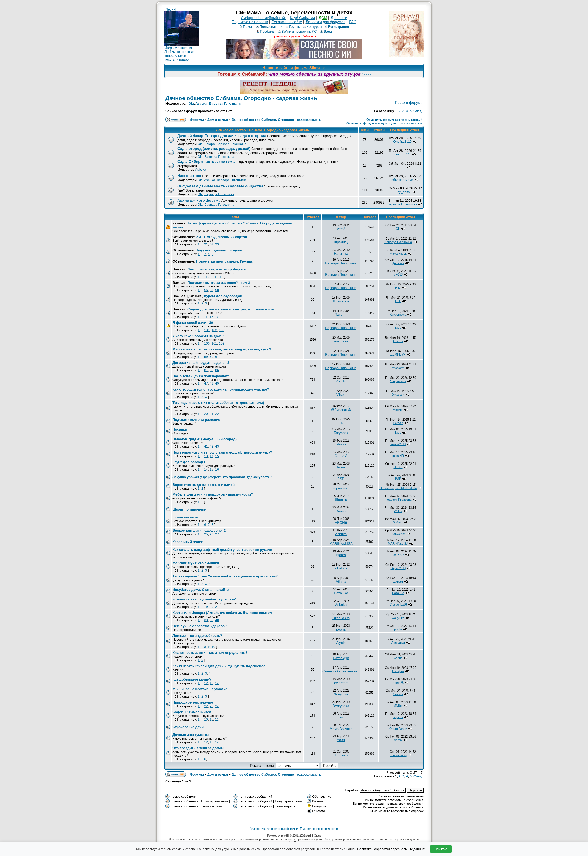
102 (221, 343)
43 (217, 446)
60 (211, 357)
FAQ (352, 22)
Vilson (340, 394)
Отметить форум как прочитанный (394, 119)
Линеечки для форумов (325, 22)
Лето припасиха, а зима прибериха (216, 269)
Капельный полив (187, 542)
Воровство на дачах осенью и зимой (203, 485)
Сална (398, 658)
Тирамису (340, 242)
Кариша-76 (340, 488)
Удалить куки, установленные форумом (274, 828)
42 (211, 446)
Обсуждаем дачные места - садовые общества (220, 186)
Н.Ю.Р (398, 467)
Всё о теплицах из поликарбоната (200, 376)
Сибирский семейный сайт (263, 18)
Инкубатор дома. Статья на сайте (200, 590)
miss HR (398, 455)
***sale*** (398, 368)
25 (206, 534)
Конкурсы (314, 27)
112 (220, 277)
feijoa (341, 467)
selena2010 (398, 444)
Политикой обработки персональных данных (391, 849)
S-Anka (398, 522)
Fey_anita (402, 192)
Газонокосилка (185, 517)
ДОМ (323, 18)
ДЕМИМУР (398, 354)
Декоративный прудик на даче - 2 (200, 363)
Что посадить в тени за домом (198, 748)
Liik (340, 717)
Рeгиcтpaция (338, 27)
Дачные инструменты (190, 735)
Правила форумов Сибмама (294, 36)
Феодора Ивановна (398, 499)
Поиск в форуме (409, 103)
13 (217, 317)
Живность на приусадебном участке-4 (204, 599)
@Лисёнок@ (341, 410)
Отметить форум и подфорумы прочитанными (384, 123)
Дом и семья (217, 119)
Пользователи (271, 27)
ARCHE (341, 522)
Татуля (340, 314)
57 (211, 290)
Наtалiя (398, 423)
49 (217, 383)
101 (214, 343)
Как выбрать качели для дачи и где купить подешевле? (219, 666)
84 (206, 370)
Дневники (339, 18)
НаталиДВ (341, 658)
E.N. (402, 167)
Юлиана (341, 511)
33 (217, 244)
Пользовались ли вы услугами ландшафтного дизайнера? (222, 452)
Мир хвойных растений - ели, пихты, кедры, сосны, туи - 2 (221, 349)
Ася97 (398, 740)
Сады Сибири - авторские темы (206, 162)
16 (217, 469)
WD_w (398, 511)
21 (211, 414)
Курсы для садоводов (223, 296)
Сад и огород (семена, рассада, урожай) (213, 149)
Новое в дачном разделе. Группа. (224, 261)
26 (211, 534)
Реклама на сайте (287, 22)
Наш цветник (189, 176)
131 (207, 330)
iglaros (341, 555)
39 (211, 620)
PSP (340, 479)
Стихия (398, 341)
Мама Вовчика (341, 729)
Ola (191, 103)
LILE (398, 301)
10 (213, 647)
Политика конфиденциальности (319, 828)
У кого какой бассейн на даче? (198, 336)
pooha (340, 629)
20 (206, 414)
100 (207, 343)
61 (217, 357)
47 (206, 383)
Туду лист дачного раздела (219, 250)
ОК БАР (398, 555)
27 (217, 534)
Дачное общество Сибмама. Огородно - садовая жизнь (241, 98)
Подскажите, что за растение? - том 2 (218, 282)
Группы (295, 27)
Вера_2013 (398, 568)
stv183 (398, 274)
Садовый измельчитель (192, 712)
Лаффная (398, 642)
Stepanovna (398, 381)
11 (206, 317)
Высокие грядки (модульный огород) (204, 439)
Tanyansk (341, 433)
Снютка (398, 694)
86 (217, 370)
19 (206, 607)
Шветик (341, 500)
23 (211, 706)
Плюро (209, 144)
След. (418, 111)
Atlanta (341, 581)
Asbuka (201, 103)
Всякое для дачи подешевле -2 (199, 530)
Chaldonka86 (398, 604)
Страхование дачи (188, 727)
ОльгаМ (341, 456)
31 (206, 244)
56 (206, 290)
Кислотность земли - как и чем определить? (209, 653)
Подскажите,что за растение (196, 420)
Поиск (248, 27)
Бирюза (398, 717)
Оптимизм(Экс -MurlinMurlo (398, 488)
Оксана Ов (341, 618)
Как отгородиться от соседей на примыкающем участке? (220, 389)
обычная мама (402, 179)
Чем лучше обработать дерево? (199, 626)
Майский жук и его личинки (195, 563)
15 (217, 456)
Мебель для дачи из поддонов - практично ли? (212, 494)
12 (211, 317)
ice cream (341, 683)
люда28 (398, 682)
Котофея (398, 671)
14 (211, 456)
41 (206, 446)
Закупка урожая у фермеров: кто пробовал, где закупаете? (222, 477)
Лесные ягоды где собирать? (197, 636)
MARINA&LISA (341, 544)
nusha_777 (402, 154)
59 (206, 357)
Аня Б (340, 381)
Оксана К (398, 394)
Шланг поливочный (189, 509)
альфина (341, 341)
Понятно (441, 849)
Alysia (340, 643)
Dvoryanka (341, 706)
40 (217, 620)
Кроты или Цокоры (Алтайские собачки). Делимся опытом (222, 613)
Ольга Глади (398, 728)
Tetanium (341, 755)
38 (206, 620)
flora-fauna (341, 301)
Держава (398, 263)
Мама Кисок (398, 253)
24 (217, 706)
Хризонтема (398, 314)
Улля (341, 740)
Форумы (197, 119)
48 (211, 383)
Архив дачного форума (198, 200)
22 (217, 414)
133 (221, 330)
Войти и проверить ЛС (299, 31)
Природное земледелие (192, 702)
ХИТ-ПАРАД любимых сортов (221, 237)
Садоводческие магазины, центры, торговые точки (230, 309)
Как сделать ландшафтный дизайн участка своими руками (222, 550)
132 (214, 330)
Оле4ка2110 (402, 141)
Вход (328, 31)
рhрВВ (285, 835)
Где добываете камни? (191, 679)
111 (213, 277)
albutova (341, 568)
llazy (398, 328)
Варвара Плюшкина (225, 103)
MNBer (398, 705)
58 (217, 290)
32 (211, 244)
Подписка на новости (250, 22)
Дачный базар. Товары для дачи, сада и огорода (221, 136)
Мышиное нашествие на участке (199, 689)
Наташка (341, 254)
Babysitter (398, 534)
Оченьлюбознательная (340, 671)
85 (211, 370)
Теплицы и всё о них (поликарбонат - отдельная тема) (218, 403)
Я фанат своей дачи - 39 (192, 323)
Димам (398, 581)
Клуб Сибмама (302, 18)
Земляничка (398, 755)
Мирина (398, 409)
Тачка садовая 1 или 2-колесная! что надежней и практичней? (225, 576)
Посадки (179, 429)
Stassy (341, 444)
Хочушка (398, 618)
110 (206, 277)
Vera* (341, 229)
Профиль (267, 31)
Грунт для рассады (188, 462)
